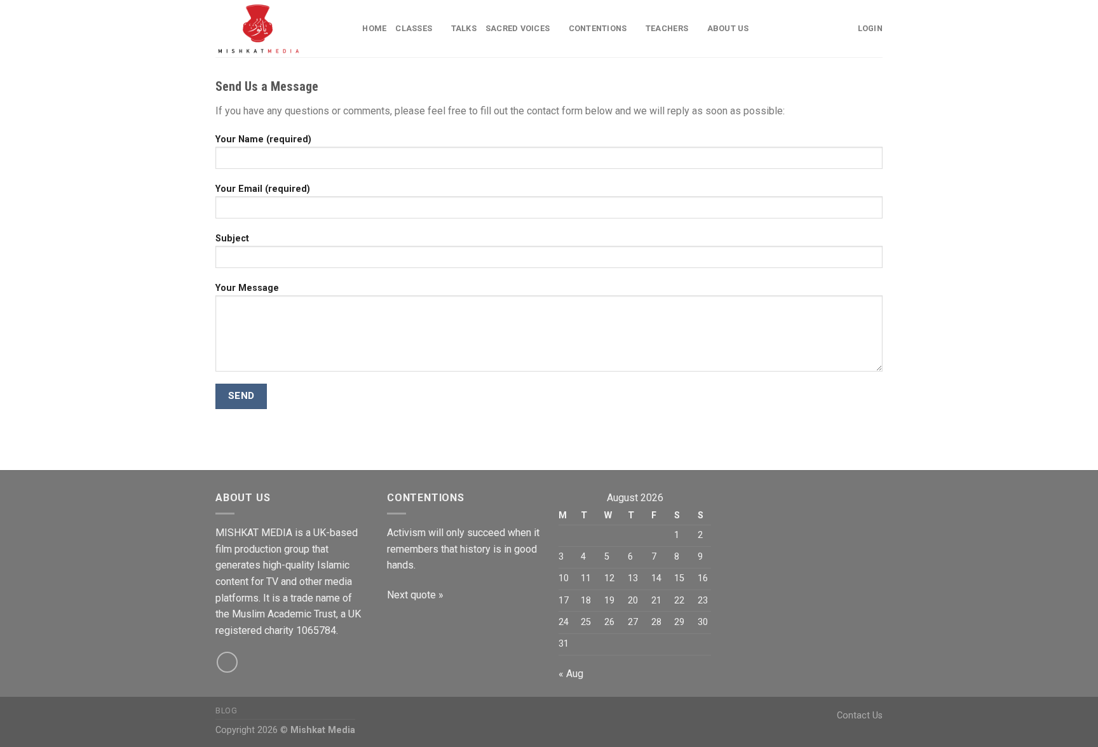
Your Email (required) (262, 189)
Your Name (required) (263, 139)
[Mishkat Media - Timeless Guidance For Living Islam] (270, 28)
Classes (413, 28)
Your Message (247, 288)
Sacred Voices (517, 28)
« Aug (571, 674)
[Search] (348, 29)
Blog (226, 710)
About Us (728, 28)
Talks (464, 28)
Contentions (598, 28)
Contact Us (860, 715)
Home (374, 28)
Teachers (667, 28)
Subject (232, 238)
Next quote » (415, 595)
